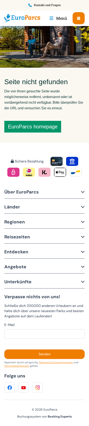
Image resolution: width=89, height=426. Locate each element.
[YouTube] (23, 387)
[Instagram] (37, 387)
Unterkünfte (18, 282)
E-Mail (9, 325)
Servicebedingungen (16, 366)
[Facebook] (10, 387)
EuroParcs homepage (32, 126)
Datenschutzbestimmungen (56, 362)
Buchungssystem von (44, 416)
